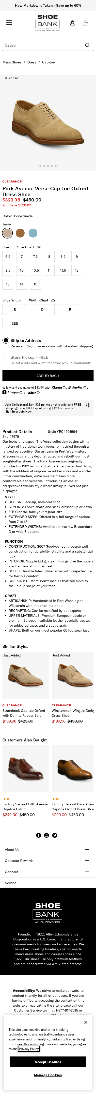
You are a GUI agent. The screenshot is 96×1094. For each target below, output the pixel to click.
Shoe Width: (12, 300)
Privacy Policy (29, 1049)
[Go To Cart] (86, 23)
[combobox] (48, 45)
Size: (6, 247)
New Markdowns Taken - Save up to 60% (48, 5)
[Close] (85, 1022)
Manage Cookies (48, 1075)
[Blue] (33, 233)
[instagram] (46, 837)
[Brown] (20, 233)
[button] (29, 247)
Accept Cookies (48, 1062)
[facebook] (39, 837)
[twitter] (55, 837)
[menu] (9, 24)
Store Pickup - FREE (29, 357)
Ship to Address (26, 340)
